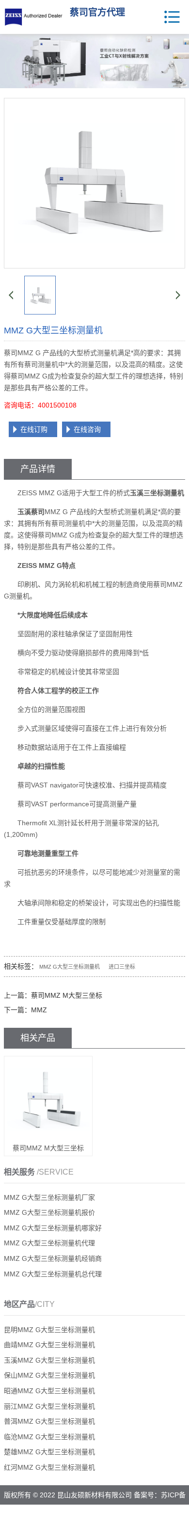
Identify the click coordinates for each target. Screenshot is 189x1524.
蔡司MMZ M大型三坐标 (66, 995)
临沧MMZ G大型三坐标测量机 (49, 1437)
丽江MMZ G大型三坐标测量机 (49, 1406)
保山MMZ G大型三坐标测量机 (49, 1375)
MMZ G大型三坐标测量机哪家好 (53, 1228)
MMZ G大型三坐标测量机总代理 (53, 1274)
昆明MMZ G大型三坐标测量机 (49, 1330)
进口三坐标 (122, 967)
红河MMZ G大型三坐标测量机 (49, 1467)
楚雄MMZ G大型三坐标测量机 (49, 1452)
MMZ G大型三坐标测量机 (69, 967)
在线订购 (33, 429)
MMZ (39, 1010)
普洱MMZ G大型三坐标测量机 (49, 1421)
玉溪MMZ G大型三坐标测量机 (49, 1360)
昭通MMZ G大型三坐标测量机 (49, 1391)
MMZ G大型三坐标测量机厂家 (49, 1197)
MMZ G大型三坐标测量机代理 (49, 1243)
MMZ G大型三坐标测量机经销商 (53, 1258)
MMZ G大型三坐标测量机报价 (49, 1212)
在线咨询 (87, 429)
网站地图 (118, 1514)
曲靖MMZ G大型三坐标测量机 (49, 1345)
